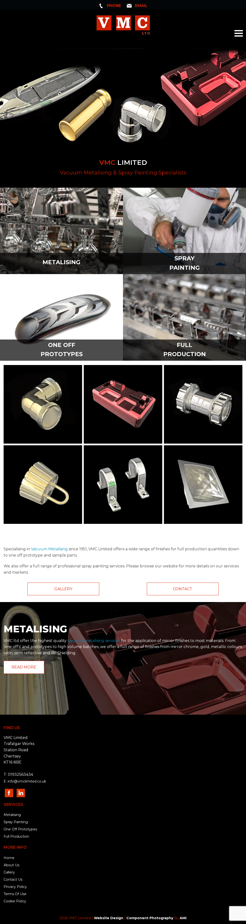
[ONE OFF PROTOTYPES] (61, 317)
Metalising (12, 815)
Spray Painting (16, 822)
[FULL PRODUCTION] (184, 317)
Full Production (16, 836)
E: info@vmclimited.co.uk (25, 781)
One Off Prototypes (20, 829)
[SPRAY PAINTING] (184, 230)
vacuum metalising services (94, 640)
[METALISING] (61, 230)
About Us (11, 865)
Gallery (63, 589)
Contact (182, 589)
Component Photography (149, 918)
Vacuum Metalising (49, 549)
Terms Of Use (15, 894)
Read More (24, 667)
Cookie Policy (15, 901)
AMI (183, 918)
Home (9, 858)
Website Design (108, 918)
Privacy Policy (15, 887)
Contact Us (13, 879)
